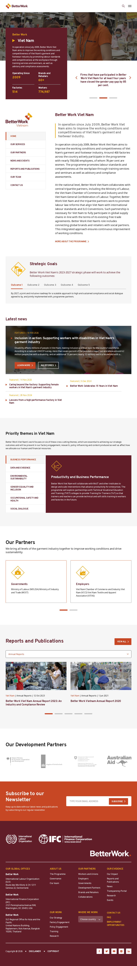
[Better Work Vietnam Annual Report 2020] (101, 676)
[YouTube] (114, 951)
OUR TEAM (15, 177)
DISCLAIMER (35, 951)
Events (110, 900)
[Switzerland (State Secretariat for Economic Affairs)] (85, 761)
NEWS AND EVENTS (19, 161)
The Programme (58, 874)
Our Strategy (56, 917)
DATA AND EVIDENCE (20, 468)
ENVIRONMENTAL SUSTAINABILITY (18, 477)
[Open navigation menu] (129, 6)
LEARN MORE (23, 365)
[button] (93, 97)
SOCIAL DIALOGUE (19, 509)
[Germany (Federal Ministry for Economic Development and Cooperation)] (18, 761)
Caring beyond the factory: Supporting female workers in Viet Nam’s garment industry (33, 386)
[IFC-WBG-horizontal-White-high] (65, 839)
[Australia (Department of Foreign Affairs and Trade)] (119, 761)
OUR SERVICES (17, 144)
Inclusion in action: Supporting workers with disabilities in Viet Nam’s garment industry (64, 340)
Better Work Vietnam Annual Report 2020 (96, 701)
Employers (83, 878)
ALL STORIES (47, 365)
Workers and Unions (88, 874)
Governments (84, 883)
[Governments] (36, 582)
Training (54, 931)
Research (111, 895)
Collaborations (85, 896)
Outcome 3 (50, 285)
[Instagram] (121, 951)
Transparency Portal (117, 890)
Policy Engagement (59, 926)
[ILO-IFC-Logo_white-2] (19, 839)
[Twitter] (106, 951)
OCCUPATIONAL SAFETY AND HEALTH (24, 499)
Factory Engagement (59, 922)
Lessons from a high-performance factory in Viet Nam (35, 402)
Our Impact (112, 874)
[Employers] (101, 582)
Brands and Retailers (88, 892)
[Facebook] (99, 951)
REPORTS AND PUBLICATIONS (24, 169)
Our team (54, 883)
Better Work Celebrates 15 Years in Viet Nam (94, 386)
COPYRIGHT (53, 951)
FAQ (109, 917)
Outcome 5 (84, 285)
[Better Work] (110, 853)
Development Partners (89, 887)
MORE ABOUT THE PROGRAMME (70, 242)
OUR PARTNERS (18, 152)
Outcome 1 (17, 285)
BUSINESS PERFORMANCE (23, 459)
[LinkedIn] (128, 951)
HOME (13, 136)
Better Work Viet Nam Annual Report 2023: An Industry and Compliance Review (34, 703)
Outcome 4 (67, 285)
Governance (55, 878)
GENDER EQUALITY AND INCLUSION (22, 488)
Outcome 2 (33, 285)
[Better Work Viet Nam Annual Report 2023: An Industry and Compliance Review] (36, 676)
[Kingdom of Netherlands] (51, 761)
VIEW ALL (121, 641)
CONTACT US (16, 185)
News (110, 886)
